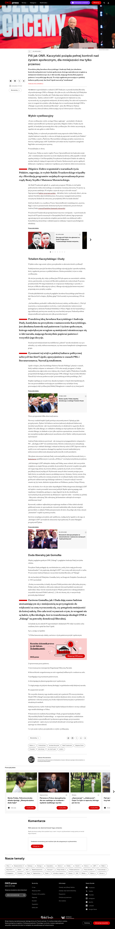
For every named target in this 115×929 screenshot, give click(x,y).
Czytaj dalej (30, 808)
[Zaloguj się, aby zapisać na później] (66, 795)
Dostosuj (87, 923)
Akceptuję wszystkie (101, 923)
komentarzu (32, 459)
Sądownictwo (44, 795)
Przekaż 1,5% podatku (38, 894)
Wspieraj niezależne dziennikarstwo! (16, 890)
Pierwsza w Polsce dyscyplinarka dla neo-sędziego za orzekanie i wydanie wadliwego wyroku (53, 800)
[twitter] (76, 738)
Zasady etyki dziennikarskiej (67, 891)
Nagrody (34, 897)
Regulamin (62, 894)
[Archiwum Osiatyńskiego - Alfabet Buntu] (47, 918)
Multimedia (43, 3)
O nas (33, 887)
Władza (74, 795)
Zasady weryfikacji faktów (67, 887)
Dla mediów (62, 901)
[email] (81, 738)
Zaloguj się (36, 846)
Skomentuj (14, 90)
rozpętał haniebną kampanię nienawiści (51, 208)
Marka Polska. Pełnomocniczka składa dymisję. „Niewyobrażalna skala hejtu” (21, 800)
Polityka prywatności (65, 897)
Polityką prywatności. (29, 923)
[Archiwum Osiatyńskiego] (67, 917)
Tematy (24, 3)
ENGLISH (35, 908)
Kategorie (33, 3)
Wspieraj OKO (36, 891)
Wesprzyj (96, 3)
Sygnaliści (35, 904)
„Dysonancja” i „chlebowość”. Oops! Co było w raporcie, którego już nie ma (85, 800)
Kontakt (34, 901)
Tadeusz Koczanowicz (44, 758)
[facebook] (72, 738)
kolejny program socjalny (47, 193)
